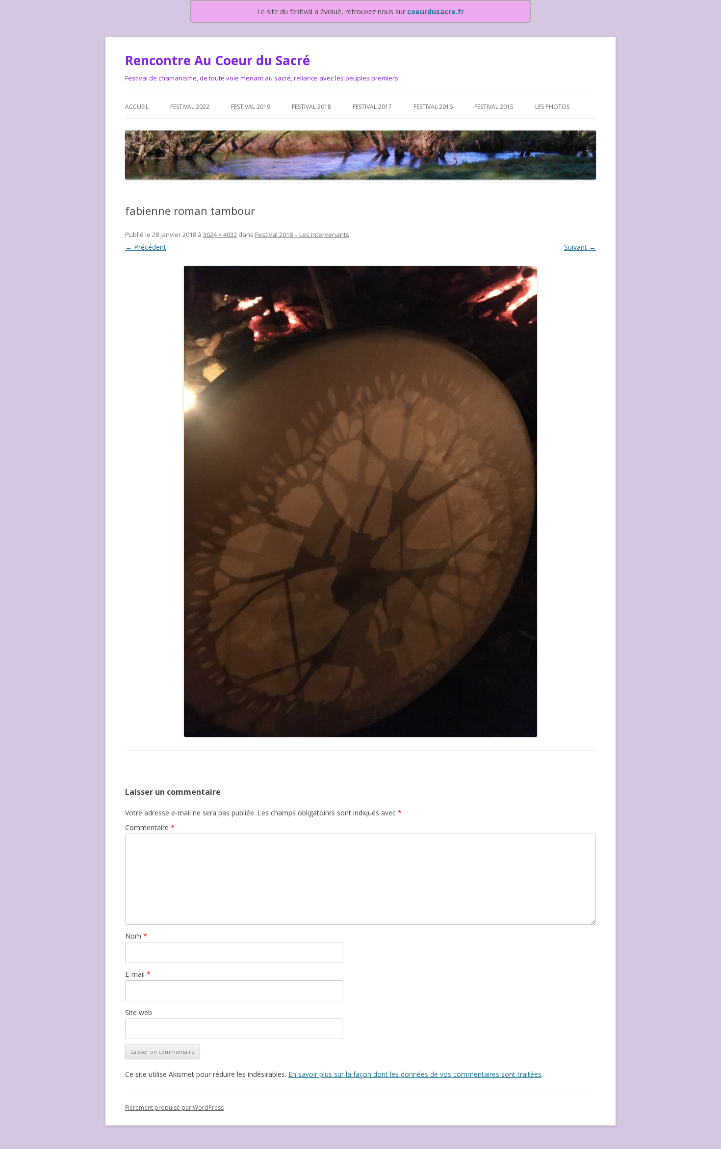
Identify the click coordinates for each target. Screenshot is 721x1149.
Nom (136, 935)
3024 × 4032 (220, 234)
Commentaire (150, 827)
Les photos (552, 107)
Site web (138, 1012)
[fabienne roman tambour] (360, 501)
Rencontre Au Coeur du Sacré (217, 60)
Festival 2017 (372, 107)
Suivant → (580, 247)
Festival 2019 (250, 107)
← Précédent (145, 247)
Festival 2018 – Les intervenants (302, 234)
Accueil (137, 107)
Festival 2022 (189, 107)
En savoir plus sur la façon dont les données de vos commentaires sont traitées (414, 1074)
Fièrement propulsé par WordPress (174, 1107)
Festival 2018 (311, 107)
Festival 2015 (494, 107)
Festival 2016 (433, 107)
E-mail (138, 974)
